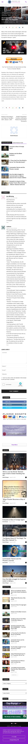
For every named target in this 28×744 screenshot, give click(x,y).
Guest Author (5, 562)
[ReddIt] (16, 27)
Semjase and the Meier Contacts (18, 611)
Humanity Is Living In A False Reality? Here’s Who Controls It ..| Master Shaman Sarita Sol (17, 183)
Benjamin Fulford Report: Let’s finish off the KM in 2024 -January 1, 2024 (7, 118)
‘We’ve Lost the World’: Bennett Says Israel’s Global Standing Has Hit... (14, 473)
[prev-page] (2, 188)
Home (2, 5)
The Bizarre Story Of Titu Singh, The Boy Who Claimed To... (14, 539)
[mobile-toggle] (2, 2)
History (9, 15)
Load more (14, 674)
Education (9, 13)
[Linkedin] (19, 27)
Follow (24, 404)
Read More (15, 444)
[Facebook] (2, 27)
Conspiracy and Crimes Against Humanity (14, 12)
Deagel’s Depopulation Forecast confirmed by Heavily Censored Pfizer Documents (21, 119)
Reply (7, 222)
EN (13, 723)
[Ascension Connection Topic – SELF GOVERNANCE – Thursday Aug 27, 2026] (6, 627)
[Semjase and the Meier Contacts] (5, 155)
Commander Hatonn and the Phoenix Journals (12, 559)
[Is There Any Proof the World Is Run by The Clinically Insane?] (5, 162)
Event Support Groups (16, 13)
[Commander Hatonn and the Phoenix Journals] (5, 169)
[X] (6, 27)
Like (25, 401)
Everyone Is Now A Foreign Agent (14, 520)
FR (16, 723)
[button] (26, 2)
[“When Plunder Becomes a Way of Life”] (15, 489)
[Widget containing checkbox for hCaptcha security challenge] (12, 384)
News (13, 15)
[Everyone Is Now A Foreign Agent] (5, 148)
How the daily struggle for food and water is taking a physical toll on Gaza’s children (17, 176)
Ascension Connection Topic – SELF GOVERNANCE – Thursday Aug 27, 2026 (18, 627)
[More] (22, 27)
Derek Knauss (5, 21)
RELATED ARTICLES (6, 142)
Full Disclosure (4, 15)
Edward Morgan (6, 477)
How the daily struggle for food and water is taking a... (14, 580)
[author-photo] (14, 133)
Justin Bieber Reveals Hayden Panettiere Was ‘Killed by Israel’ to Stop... (18, 669)
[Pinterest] (9, 27)
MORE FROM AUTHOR (18, 142)
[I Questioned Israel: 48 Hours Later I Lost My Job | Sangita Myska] (6, 662)
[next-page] (5, 188)
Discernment (4, 13)
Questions (17, 15)
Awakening (7, 5)
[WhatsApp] (12, 27)
